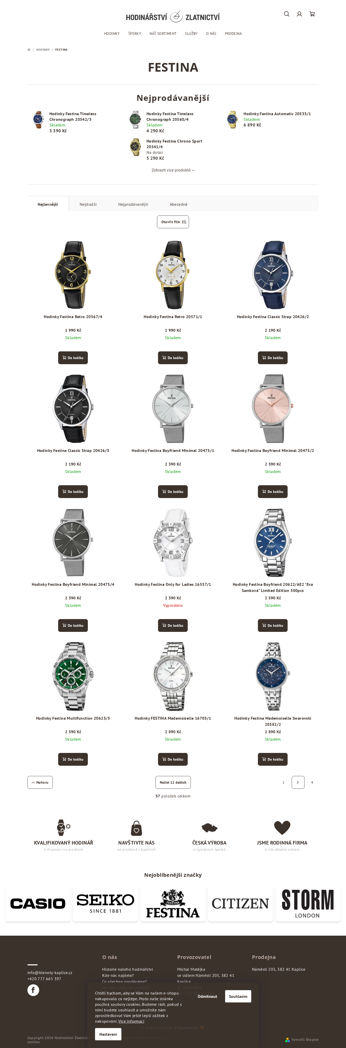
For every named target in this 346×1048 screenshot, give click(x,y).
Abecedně (179, 204)
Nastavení (108, 1034)
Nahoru (42, 782)
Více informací (131, 1021)
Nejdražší (88, 204)
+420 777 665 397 (44, 978)
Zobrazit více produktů (171, 169)
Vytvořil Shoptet (305, 1039)
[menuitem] (112, 33)
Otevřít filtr (170, 222)
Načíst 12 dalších (173, 782)
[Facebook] (33, 990)
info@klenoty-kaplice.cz (49, 972)
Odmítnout (207, 996)
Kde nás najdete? (118, 975)
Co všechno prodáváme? (124, 981)
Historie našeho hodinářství (127, 969)
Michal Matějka (191, 969)
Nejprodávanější (133, 204)
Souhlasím (238, 996)
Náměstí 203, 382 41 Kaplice (279, 969)
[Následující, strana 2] (298, 782)
